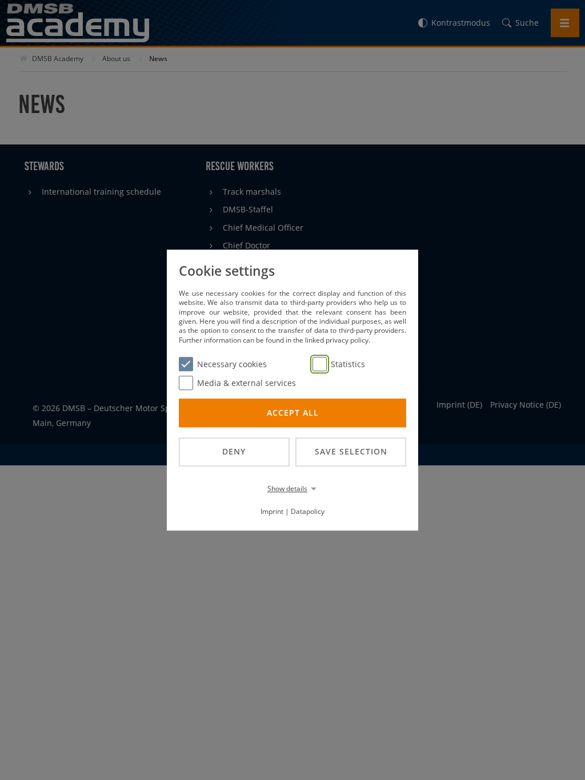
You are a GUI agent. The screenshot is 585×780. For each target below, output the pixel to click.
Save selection (351, 451)
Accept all (293, 412)
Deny (234, 451)
